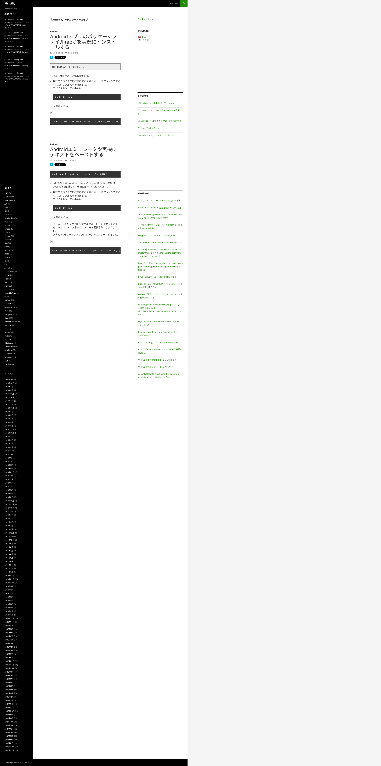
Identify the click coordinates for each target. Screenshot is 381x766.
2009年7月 (9, 636)
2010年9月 (8, 586)
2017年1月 (8, 404)
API (5, 204)
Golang (7, 247)
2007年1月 (8, 743)
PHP (6, 311)
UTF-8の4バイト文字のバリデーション (156, 103)
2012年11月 (9, 504)
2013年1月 (8, 497)
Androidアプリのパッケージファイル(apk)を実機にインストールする (83, 42)
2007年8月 (9, 718)
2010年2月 (8, 611)
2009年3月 (9, 650)
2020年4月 (9, 379)
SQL (6, 339)
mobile (7, 289)
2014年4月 (9, 469)
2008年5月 (9, 686)
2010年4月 (9, 604)
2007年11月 (9, 707)
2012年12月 (9, 501)
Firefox (7, 236)
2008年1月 (8, 700)
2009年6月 (9, 640)
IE (5, 257)
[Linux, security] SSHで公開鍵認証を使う (157, 277)
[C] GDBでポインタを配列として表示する (157, 359)
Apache (7, 200)
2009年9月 (9, 629)
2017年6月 (8, 401)
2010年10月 (9, 583)
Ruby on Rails (10, 321)
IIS (5, 261)
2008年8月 (9, 675)
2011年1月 (8, 572)
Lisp (6, 279)
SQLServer (9, 343)
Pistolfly (9, 3)
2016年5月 (8, 415)
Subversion (9, 346)
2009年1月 (8, 658)
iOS (5, 264)
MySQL (7, 300)
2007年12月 (9, 704)
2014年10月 (9, 451)
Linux (6, 275)
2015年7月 (8, 436)
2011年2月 (8, 568)
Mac (6, 282)
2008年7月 (9, 679)
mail (6, 286)
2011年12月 (9, 533)
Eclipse (7, 225)
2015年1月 (8, 447)
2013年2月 (8, 493)
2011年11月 (9, 536)
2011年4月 (8, 561)
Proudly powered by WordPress (17, 762)
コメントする (73, 53)
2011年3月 (8, 565)
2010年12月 (9, 575)
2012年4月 (8, 518)
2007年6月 (9, 725)
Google (7, 250)
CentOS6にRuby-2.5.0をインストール (156, 135)
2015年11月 (9, 433)
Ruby (6, 318)
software (8, 332)
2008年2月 (9, 697)
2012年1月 (8, 529)
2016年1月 (8, 426)
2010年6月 (8, 597)
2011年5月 (8, 558)
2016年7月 (8, 411)
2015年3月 (8, 444)
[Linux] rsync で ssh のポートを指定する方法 (159, 200)
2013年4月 (9, 486)
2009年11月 (9, 622)
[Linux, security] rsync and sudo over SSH (158, 342)
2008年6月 (9, 682)
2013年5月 (8, 483)
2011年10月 (9, 540)
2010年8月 (8, 590)
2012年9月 (8, 511)
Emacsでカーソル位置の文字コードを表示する (159, 121)
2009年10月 (9, 625)
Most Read (174, 4)
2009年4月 (9, 647)
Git (5, 243)
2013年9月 (8, 476)
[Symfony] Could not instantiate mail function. (160, 242)
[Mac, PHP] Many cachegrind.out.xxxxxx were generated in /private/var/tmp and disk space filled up (160, 266)
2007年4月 (9, 732)
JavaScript (9, 272)
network (7, 304)
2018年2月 (8, 387)
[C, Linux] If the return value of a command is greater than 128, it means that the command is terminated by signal (160, 252)
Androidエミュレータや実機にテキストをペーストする (83, 152)
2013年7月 (8, 479)
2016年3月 (8, 422)
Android (54, 31)
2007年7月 (9, 722)
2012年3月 (8, 522)
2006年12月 (9, 747)
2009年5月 (9, 643)
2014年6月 (8, 461)
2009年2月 (9, 654)
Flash (6, 239)
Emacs (7, 229)
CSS (6, 222)
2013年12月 (9, 472)
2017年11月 (9, 394)
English (145, 37)
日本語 (145, 39)
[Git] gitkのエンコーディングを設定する (156, 235)
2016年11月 (9, 408)
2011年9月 (8, 543)
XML (6, 361)
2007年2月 (9, 740)
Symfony (8, 350)
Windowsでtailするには (149, 128)
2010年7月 (8, 593)
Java (6, 268)
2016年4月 (8, 419)
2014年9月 (8, 454)
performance (9, 307)
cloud (6, 214)
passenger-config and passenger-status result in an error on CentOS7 (16, 22)
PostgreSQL (9, 314)
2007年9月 (9, 715)
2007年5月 (9, 729)
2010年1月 (8, 615)
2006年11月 (9, 750)
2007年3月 (9, 736)
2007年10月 (9, 711)
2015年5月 (8, 440)
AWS (6, 207)
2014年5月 (8, 465)
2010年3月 (9, 608)
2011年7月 (8, 551)
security (7, 325)
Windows (8, 357)
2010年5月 (8, 600)
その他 (7, 364)
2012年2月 (8, 526)
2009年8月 (9, 633)
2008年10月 (9, 668)
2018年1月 (8, 390)
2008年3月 (9, 693)
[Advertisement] (160, 66)
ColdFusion (9, 218)
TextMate (8, 354)
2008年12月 (9, 661)
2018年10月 (9, 383)
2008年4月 (9, 690)
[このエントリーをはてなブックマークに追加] (51, 56)
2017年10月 (9, 397)
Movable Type (10, 293)
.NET (6, 193)
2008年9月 (9, 672)
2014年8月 (8, 458)
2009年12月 (9, 618)
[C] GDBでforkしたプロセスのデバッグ (156, 366)
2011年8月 (8, 547)
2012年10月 (9, 508)
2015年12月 (9, 429)
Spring (7, 336)
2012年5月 (8, 515)
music (6, 296)
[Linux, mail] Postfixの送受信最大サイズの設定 (160, 207)
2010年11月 (9, 579)
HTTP (6, 254)
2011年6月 (8, 554)
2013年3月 (9, 490)
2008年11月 (9, 665)
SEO (6, 329)
